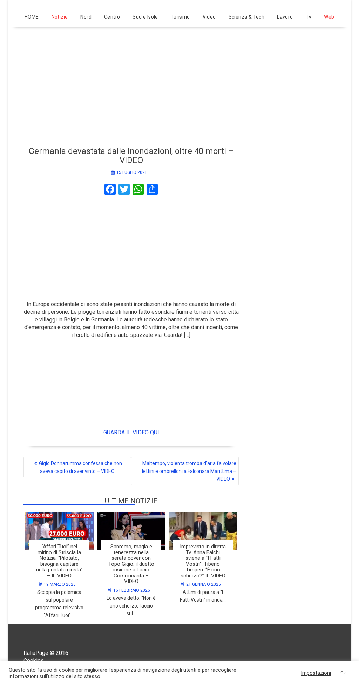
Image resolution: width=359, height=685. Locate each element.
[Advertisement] (179, 83)
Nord (86, 17)
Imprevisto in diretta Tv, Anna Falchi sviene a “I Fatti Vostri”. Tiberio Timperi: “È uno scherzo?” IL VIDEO (203, 561)
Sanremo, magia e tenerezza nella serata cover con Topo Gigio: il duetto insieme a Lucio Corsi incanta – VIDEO (131, 563)
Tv (309, 17)
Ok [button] (343, 673)
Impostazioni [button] (316, 673)
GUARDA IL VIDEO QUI (131, 432)
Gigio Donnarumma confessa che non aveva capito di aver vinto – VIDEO (80, 467)
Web (329, 17)
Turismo (180, 17)
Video (209, 17)
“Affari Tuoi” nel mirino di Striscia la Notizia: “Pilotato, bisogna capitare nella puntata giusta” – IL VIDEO (59, 561)
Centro (112, 17)
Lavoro (285, 17)
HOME (32, 17)
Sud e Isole (145, 17)
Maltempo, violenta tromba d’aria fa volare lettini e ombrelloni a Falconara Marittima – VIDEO (189, 471)
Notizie (60, 17)
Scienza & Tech (247, 17)
